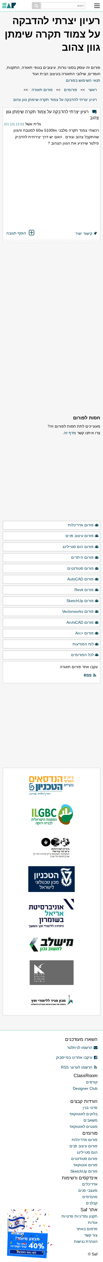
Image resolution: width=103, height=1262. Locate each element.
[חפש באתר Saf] (36, 5)
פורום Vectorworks (78, 611)
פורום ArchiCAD (80, 622)
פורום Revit (84, 590)
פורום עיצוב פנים (80, 535)
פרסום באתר (87, 1229)
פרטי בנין (90, 1107)
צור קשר (91, 1235)
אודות (93, 1222)
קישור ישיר (83, 233)
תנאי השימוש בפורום (83, 80)
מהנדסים (90, 1197)
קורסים (92, 1082)
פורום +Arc (84, 633)
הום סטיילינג (87, 1152)
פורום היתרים (82, 557)
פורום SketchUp (80, 600)
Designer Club (85, 1088)
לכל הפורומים (82, 655)
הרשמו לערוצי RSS (76, 1067)
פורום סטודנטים (80, 568)
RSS (87, 675)
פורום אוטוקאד (85, 1165)
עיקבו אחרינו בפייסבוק (74, 1057)
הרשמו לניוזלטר (79, 1047)
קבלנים (92, 1203)
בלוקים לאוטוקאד (83, 1114)
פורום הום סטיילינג (78, 546)
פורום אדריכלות (81, 525)
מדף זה (70, 433)
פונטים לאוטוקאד (83, 1126)
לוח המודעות (83, 644)
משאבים (90, 1120)
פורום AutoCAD (80, 579)
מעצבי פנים (88, 1190)
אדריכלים (90, 1184)
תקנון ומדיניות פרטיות (80, 1216)
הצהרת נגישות (86, 1241)
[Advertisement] (51, 188)
